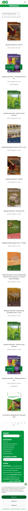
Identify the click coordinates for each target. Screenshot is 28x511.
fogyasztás (15, 470)
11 (11, 422)
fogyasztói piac (6, 472)
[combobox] (12, 459)
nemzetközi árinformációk (11, 479)
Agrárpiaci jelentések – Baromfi (14, 44)
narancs (18, 476)
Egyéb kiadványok (8, 453)
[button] (26, 484)
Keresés (6, 433)
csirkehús (11, 468)
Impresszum (23, 508)
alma (12, 466)
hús (3, 474)
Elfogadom (14, 497)
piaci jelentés (15, 481)
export (10, 470)
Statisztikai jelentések (8, 445)
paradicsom (5, 481)
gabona (12, 472)
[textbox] (7, 459)
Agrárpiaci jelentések (8, 447)
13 (18, 422)
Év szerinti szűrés (10, 456)
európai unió (5, 470)
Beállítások (14, 505)
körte (4, 476)
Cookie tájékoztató (6, 508)
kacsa (7, 474)
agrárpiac (7, 466)
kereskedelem (13, 474)
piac (8, 481)
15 (24, 422)
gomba (15, 472)
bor (18, 466)
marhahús (7, 476)
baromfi (15, 466)
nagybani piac (13, 476)
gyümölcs (19, 472)
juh (5, 474)
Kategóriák (7, 439)
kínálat (20, 474)
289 (14, 425)
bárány (20, 466)
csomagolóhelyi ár (18, 468)
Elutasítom (14, 501)
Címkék (5, 463)
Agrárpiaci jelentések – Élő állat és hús (14, 211)
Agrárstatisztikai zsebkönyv (10, 444)
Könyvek (5, 442)
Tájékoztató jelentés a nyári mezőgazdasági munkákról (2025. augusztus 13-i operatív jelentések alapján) (14, 276)
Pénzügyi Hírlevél (7, 449)
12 (14, 422)
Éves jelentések (7, 451)
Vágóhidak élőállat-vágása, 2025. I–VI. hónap (14, 243)
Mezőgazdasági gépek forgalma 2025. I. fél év (14, 147)
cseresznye (7, 468)
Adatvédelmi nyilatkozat (15, 508)
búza (4, 468)
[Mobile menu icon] (25, 2)
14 (21, 422)
